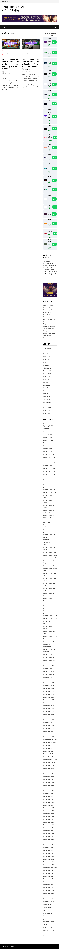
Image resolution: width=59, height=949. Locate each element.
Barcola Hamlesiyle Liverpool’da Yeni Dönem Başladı (48, 308)
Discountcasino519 (48, 893)
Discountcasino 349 (48, 688)
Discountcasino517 (48, 887)
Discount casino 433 (49, 471)
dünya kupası (47, 904)
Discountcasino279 (48, 768)
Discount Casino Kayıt (49, 552)
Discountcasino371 (48, 859)
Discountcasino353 (48, 825)
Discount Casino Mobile (50, 566)
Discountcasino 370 (48, 731)
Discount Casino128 (49, 660)
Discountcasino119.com (50, 742)
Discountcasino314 (48, 771)
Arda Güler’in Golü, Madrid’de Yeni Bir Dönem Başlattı (48, 315)
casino (45, 431)
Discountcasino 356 (48, 708)
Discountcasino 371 (48, 734)
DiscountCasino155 (48, 754)
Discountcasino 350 (48, 691)
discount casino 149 (13, 53)
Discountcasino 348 (48, 686)
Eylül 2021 (46, 393)
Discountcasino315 (48, 774)
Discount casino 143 (33, 53)
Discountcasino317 (48, 779)
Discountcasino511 (48, 882)
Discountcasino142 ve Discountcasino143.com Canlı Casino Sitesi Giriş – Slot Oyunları (30, 63)
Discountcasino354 (48, 828)
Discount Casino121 (49, 657)
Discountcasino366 (48, 845)
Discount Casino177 (49, 674)
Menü (5, 27)
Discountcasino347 (48, 808)
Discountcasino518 (48, 890)
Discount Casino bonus (49, 492)
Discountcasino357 (48, 836)
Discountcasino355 (48, 830)
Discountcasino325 (48, 785)
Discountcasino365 (48, 842)
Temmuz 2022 (47, 371)
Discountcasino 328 (48, 680)
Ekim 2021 (46, 391)
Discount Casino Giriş (7, 55)
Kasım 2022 (46, 359)
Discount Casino (6, 51)
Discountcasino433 (48, 873)
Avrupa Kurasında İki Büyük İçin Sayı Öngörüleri (49, 322)
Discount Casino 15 (48, 466)
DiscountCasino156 (48, 757)
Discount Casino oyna (49, 598)
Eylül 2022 (46, 365)
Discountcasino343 (48, 799)
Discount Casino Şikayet (50, 618)
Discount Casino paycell (50, 616)
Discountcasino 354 (48, 703)
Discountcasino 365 (48, 717)
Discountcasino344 (48, 802)
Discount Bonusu (48, 440)
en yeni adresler (47, 910)
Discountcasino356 (48, 833)
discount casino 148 (49, 460)
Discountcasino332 (48, 796)
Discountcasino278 (48, 765)
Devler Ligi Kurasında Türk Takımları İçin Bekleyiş (49, 329)
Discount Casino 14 (48, 451)
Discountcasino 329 (48, 683)
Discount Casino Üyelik (49, 642)
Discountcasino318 (48, 782)
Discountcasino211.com (50, 762)
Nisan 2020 (46, 411)
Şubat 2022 (46, 385)
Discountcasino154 (48, 751)
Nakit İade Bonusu (48, 930)
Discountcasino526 (48, 902)
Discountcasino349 (48, 813)
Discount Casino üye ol (49, 639)
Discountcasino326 (48, 788)
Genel (44, 916)
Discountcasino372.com (50, 865)
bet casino (8, 71)
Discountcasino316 (48, 776)
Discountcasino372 (48, 862)
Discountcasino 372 (48, 737)
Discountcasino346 (48, 805)
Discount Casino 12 (48, 446)
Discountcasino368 (48, 850)
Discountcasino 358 (48, 714)
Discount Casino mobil (49, 558)
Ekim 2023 (46, 354)
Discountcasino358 (48, 839)
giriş (44, 919)
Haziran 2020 (47, 408)
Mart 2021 (46, 405)
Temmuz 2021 (47, 399)
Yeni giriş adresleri (48, 936)
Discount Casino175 (49, 669)
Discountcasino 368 (48, 725)
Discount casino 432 (49, 468)
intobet (45, 924)
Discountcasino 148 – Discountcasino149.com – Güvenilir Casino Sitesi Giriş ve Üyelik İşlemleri (10, 64)
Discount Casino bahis (49, 477)
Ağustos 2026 (47, 348)
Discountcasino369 (48, 853)
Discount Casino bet (49, 490)
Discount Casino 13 (48, 448)
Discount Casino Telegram (9, 946)
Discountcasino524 (48, 896)
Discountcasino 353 (48, 700)
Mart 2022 (46, 382)
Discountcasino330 (48, 791)
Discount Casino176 (49, 671)
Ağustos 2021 (47, 396)
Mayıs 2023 (46, 357)
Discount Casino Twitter (50, 636)
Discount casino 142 (49, 454)
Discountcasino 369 (48, 728)
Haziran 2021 (47, 402)
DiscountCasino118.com (50, 740)
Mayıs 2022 (46, 376)
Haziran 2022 (47, 374)
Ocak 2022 (46, 388)
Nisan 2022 (46, 379)
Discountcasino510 (48, 879)
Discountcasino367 (48, 848)
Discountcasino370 (48, 856)
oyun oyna (46, 933)
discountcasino (26, 57)
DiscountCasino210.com (50, 759)
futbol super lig (47, 913)
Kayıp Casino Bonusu (49, 927)
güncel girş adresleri (49, 921)
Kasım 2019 (46, 413)
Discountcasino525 (48, 899)
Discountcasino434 (48, 876)
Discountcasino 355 (48, 705)
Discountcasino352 (48, 822)
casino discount (47, 434)
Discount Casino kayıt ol (50, 555)
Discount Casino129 (49, 663)
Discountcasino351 (48, 819)
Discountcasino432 (48, 870)
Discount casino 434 (49, 474)
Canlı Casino (46, 429)
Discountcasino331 (48, 794)
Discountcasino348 (48, 811)
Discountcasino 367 (48, 723)
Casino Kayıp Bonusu (49, 437)
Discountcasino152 (48, 748)
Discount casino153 (48, 666)
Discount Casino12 (48, 654)
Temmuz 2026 (47, 351)
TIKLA (54, 42)
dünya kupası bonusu (49, 907)
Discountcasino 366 (48, 720)
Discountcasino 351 (48, 694)
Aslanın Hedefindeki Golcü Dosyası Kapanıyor (49, 336)
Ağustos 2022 (47, 368)
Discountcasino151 (48, 745)
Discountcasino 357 (48, 711)
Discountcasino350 (48, 816)
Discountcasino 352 (48, 697)
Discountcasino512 (48, 884)
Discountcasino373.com (50, 867)
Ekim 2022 (46, 362)
